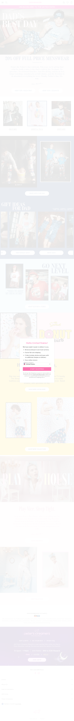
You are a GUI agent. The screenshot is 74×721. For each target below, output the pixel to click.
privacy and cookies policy (39, 374)
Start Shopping (37, 369)
